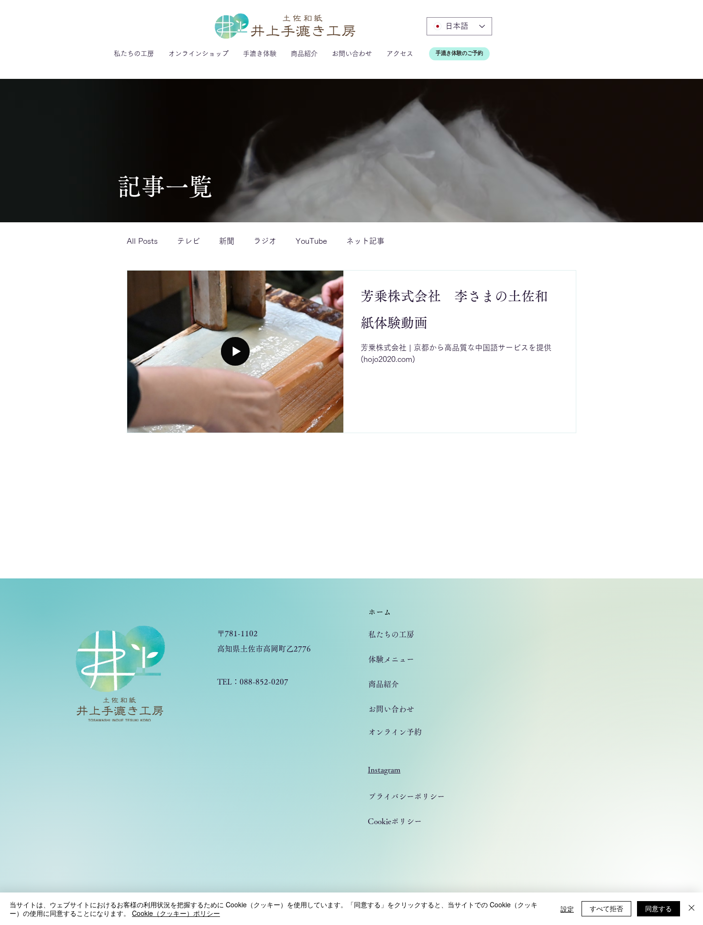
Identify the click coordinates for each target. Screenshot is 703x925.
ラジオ (264, 241)
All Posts (142, 241)
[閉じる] (691, 908)
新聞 (226, 241)
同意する (658, 908)
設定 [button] (567, 909)
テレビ (188, 241)
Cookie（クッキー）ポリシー (176, 913)
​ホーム (379, 612)
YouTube (311, 241)
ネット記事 (365, 241)
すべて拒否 (606, 908)
